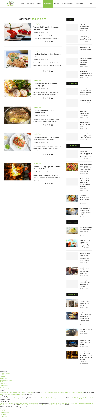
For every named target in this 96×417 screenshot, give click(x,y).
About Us (3, 409)
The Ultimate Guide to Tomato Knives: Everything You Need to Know (39, 405)
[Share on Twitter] (47, 42)
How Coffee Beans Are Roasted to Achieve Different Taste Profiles (64, 392)
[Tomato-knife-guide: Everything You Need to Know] (17, 32)
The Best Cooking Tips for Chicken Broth (85, 124)
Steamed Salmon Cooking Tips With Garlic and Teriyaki (85, 135)
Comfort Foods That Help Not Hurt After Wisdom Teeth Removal (86, 230)
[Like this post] (43, 42)
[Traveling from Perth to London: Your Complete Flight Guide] (72, 271)
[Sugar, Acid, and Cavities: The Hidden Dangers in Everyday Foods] (72, 243)
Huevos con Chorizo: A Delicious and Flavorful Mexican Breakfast (86, 154)
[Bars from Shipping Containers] (72, 332)
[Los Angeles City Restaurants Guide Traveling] (72, 343)
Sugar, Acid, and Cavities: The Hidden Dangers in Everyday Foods (85, 243)
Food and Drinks (67, 3)
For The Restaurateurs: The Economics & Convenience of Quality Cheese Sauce (86, 317)
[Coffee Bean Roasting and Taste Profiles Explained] (72, 39)
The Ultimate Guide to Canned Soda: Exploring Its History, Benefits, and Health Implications (86, 183)
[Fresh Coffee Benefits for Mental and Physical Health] (72, 74)
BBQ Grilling (30, 3)
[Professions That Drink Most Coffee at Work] (72, 50)
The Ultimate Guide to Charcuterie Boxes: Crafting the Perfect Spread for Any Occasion (86, 167)
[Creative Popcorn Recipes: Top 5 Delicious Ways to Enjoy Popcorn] (72, 211)
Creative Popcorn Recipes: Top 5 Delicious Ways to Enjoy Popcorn (85, 211)
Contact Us (3, 411)
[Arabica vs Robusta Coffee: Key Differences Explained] (72, 61)
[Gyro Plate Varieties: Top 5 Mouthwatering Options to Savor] (72, 198)
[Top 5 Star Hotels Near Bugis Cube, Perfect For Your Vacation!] (72, 303)
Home (22, 3)
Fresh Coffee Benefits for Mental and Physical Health (86, 73)
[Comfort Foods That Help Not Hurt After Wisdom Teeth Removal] (72, 230)
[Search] (91, 3)
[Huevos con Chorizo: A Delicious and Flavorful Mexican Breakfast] (72, 154)
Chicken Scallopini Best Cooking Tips (85, 101)
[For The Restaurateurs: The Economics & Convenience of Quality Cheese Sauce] (72, 316)
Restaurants (80, 3)
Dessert (56, 3)
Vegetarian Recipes (6, 380)
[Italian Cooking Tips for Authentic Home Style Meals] (17, 171)
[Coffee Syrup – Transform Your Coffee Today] (72, 27)
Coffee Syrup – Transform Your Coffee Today (84, 26)
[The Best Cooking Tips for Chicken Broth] (17, 115)
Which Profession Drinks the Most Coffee (12, 394)
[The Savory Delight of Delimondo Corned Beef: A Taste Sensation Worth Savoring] (72, 256)
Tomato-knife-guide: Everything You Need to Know (85, 90)
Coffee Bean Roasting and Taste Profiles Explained (86, 38)
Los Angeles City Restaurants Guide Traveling (85, 342)
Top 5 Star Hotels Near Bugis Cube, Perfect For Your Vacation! (85, 302)
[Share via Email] (52, 42)
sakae (36, 32)
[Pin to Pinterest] (49, 42)
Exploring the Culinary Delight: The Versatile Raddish (85, 283)
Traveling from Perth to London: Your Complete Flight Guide (85, 270)
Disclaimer (3, 414)
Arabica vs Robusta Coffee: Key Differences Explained (86, 61)
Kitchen (2, 387)
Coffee (39, 3)
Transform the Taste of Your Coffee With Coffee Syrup (16, 392)
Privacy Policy (4, 416)
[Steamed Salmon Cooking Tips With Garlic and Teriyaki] (17, 142)
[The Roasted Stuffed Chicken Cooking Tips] (17, 88)
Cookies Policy (4, 412)
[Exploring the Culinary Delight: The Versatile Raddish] (72, 284)
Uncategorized (4, 389)
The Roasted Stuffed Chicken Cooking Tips (85, 113)
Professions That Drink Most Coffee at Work (85, 49)
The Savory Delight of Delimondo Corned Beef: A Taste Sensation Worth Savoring (85, 257)
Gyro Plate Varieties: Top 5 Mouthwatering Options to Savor (85, 198)
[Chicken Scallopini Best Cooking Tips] (17, 59)
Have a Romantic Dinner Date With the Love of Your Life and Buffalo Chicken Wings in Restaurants (86, 356)
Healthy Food (4, 375)
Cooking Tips (48, 3)
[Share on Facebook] (45, 42)
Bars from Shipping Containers (86, 330)
